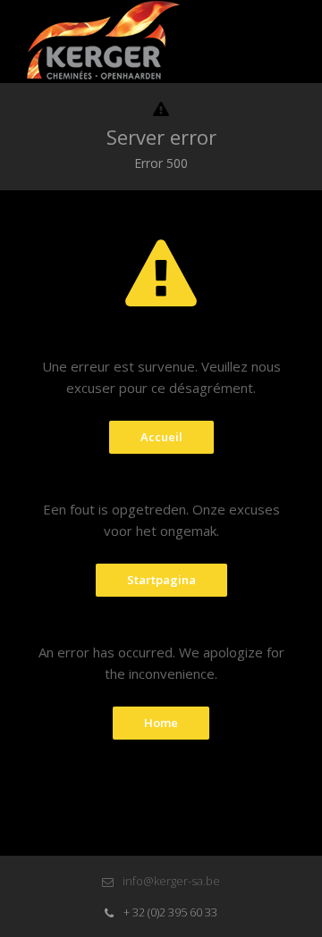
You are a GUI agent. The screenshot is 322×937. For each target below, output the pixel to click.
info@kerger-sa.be (170, 881)
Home (161, 723)
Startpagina (161, 580)
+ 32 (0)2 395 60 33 (169, 912)
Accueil (161, 437)
